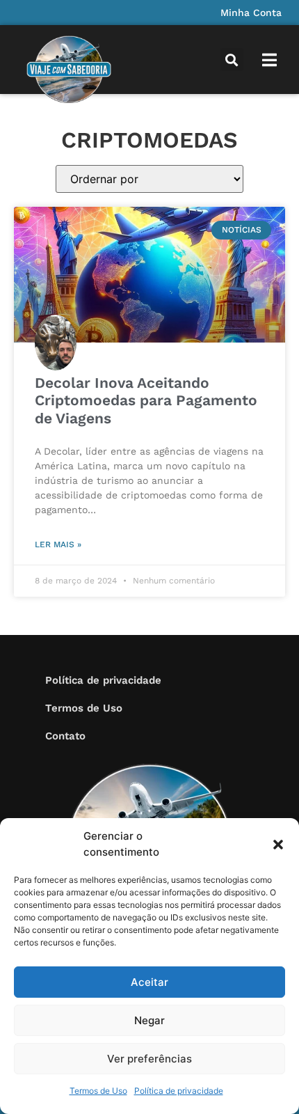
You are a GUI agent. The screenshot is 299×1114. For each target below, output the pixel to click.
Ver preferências (149, 1058)
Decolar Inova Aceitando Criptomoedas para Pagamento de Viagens (146, 400)
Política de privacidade (178, 1090)
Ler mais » (58, 544)
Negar (149, 1020)
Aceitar (149, 982)
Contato (65, 736)
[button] (278, 845)
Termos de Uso (98, 1090)
